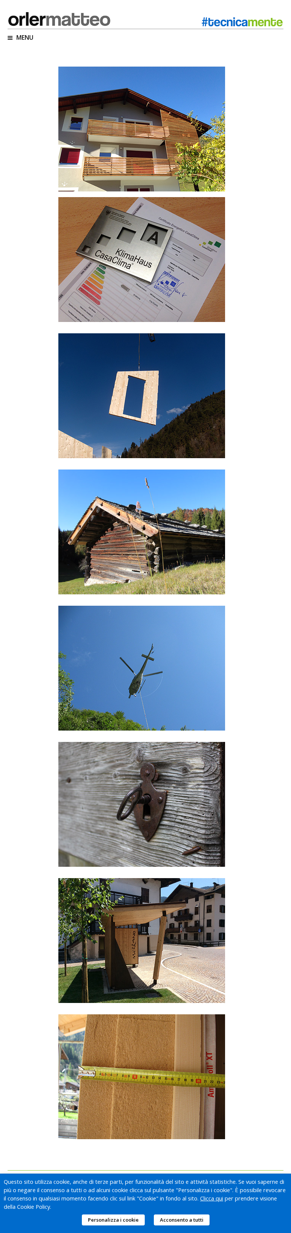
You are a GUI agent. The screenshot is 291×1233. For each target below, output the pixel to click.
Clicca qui (211, 1198)
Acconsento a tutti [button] (181, 1219)
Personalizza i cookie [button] (113, 1219)
